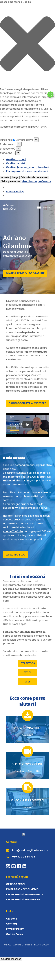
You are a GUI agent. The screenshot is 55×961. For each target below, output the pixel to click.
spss (27, 681)
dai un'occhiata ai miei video (27, 403)
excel (27, 672)
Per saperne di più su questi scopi (27, 171)
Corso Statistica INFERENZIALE (24, 894)
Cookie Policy (14, 934)
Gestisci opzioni (16, 159)
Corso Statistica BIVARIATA (23, 899)
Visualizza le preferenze (34, 177)
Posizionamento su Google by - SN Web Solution (27, 948)
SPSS (38, 771)
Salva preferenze (10, 181)
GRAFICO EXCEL (15, 884)
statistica (28, 663)
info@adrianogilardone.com (30, 850)
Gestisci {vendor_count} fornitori (27, 167)
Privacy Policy (15, 191)
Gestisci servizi (15, 163)
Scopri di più (27, 735)
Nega (15, 177)
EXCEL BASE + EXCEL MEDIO (22, 889)
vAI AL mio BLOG (16, 554)
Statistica (19, 771)
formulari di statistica (16, 480)
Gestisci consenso (11, 959)
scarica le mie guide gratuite (25, 273)
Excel (30, 771)
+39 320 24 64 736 (23, 856)
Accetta (5, 177)
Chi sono (11, 918)
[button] (27, 44)
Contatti (11, 923)
